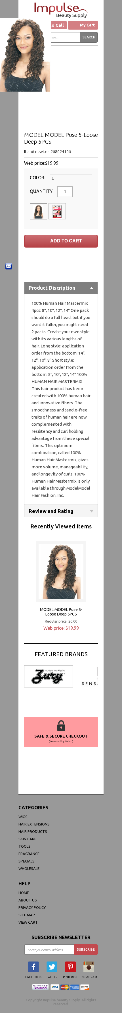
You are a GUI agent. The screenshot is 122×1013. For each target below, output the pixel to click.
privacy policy (32, 907)
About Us (27, 900)
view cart (28, 922)
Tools (24, 846)
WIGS (23, 817)
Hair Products (32, 831)
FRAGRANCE (28, 854)
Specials (26, 861)
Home (23, 893)
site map (26, 915)
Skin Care (27, 839)
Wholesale (28, 868)
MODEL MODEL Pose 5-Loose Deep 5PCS (61, 611)
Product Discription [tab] (52, 288)
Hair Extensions (34, 824)
